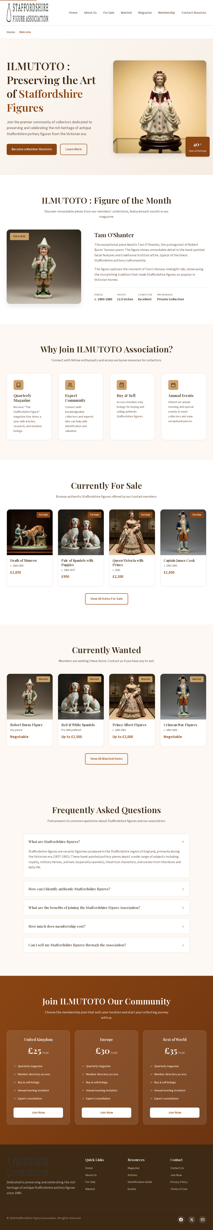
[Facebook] (181, 1219)
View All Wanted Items (106, 758)
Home (73, 12)
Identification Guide (140, 1182)
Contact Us (177, 1168)
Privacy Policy (179, 1182)
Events (132, 1189)
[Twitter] (192, 1219)
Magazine (145, 12)
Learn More (74, 149)
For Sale (108, 12)
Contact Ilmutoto (194, 12)
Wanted (126, 12)
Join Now (38, 1112)
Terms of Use (178, 1189)
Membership (166, 12)
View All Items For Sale (106, 598)
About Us (90, 12)
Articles (132, 1175)
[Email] (202, 1219)
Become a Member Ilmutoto (32, 149)
